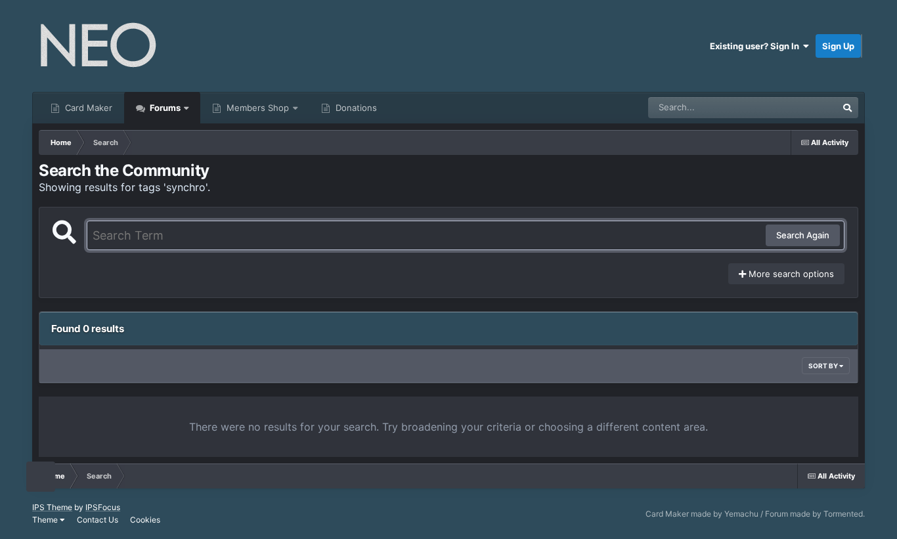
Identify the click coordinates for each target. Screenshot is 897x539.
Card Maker (87, 107)
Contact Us (97, 520)
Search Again (802, 235)
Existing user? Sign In (756, 46)
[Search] (847, 107)
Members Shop (256, 107)
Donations (355, 107)
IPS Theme (52, 507)
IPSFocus (102, 507)
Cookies (145, 520)
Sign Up (838, 46)
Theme (46, 520)
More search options (790, 274)
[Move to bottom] (40, 477)
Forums (164, 107)
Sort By (823, 366)
